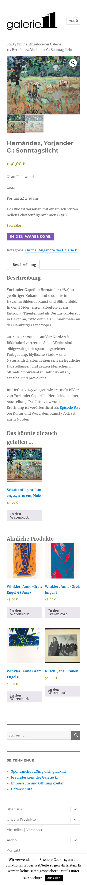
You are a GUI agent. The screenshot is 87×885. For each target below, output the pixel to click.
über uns (14, 809)
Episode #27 (70, 407)
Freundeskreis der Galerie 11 (34, 777)
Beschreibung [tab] (24, 265)
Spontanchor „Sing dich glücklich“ (40, 771)
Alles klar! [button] (54, 878)
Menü (73, 21)
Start (10, 44)
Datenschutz (21, 789)
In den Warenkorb (30, 237)
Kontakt (13, 850)
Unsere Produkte (21, 819)
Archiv (12, 840)
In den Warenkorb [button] (19, 515)
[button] (73, 63)
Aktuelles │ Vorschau (24, 830)
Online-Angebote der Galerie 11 (51, 250)
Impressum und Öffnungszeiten (38, 783)
